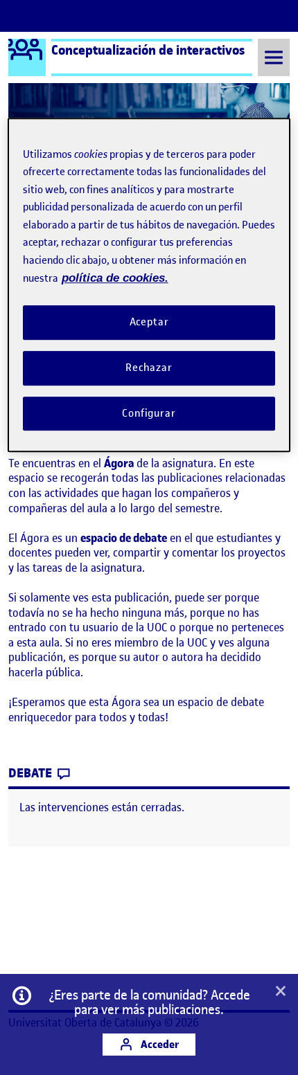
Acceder (159, 1044)
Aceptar (149, 322)
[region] (149, 285)
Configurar (149, 413)
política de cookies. (115, 278)
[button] (280, 992)
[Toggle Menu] (274, 57)
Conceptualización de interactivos (148, 50)
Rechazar (149, 367)
